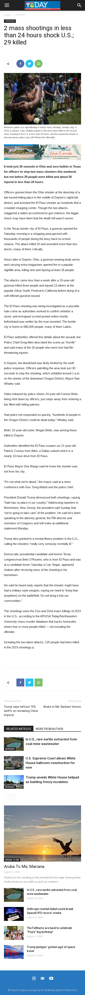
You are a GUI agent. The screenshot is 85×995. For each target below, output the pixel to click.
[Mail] (42, 978)
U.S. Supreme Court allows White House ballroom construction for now (51, 762)
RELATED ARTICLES (18, 728)
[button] (42, 152)
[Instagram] (34, 978)
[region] (42, 152)
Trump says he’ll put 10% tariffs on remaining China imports (21, 711)
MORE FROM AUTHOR (49, 728)
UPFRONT (20, 14)
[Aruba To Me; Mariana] (42, 833)
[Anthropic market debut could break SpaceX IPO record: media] (14, 914)
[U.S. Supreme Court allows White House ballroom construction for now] (14, 763)
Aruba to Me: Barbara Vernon (62, 706)
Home (7, 14)
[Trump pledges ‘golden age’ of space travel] (14, 952)
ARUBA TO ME (12, 859)
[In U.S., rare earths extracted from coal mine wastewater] (14, 744)
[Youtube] (51, 978)
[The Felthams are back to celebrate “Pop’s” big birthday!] (14, 933)
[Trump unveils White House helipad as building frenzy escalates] (14, 782)
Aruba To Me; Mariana (24, 866)
